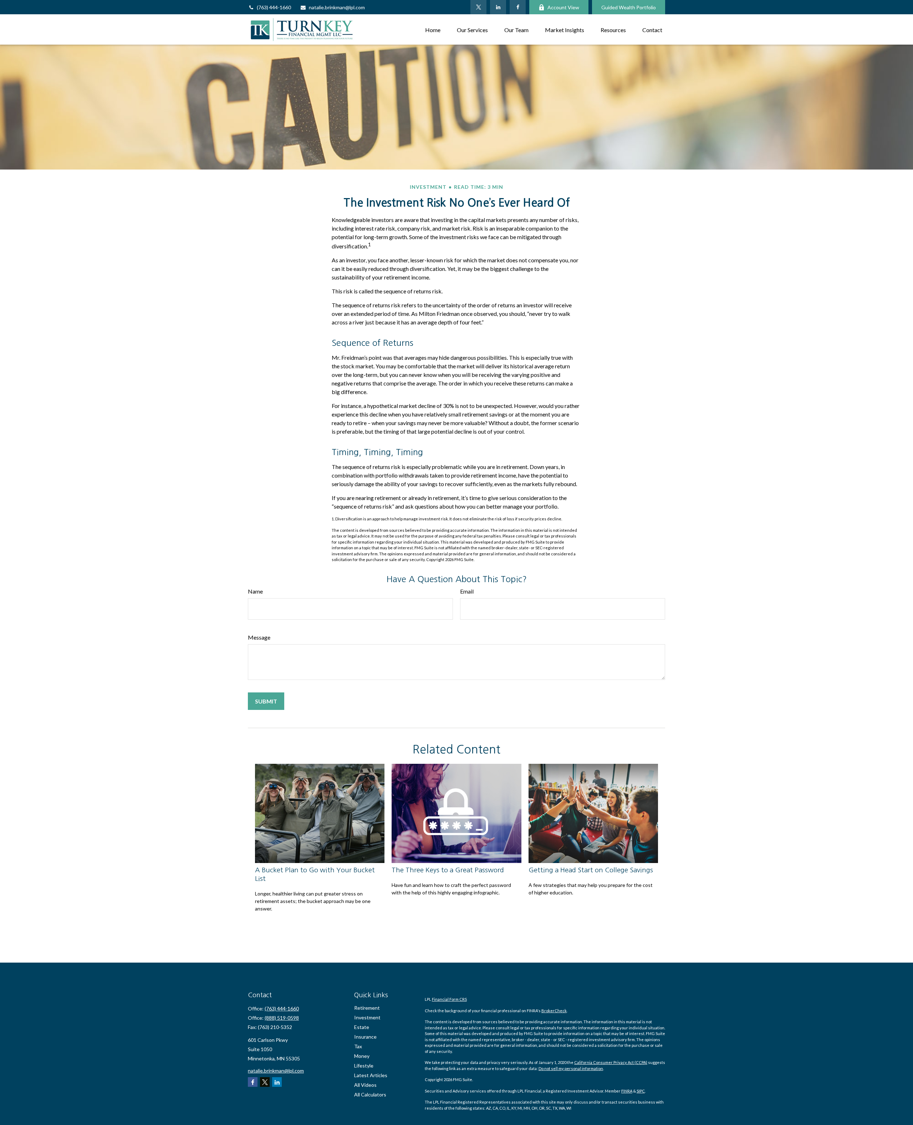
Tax (358, 1046)
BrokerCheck (554, 1010)
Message (259, 637)
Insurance (365, 1037)
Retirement (367, 1008)
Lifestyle (363, 1066)
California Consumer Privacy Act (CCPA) (610, 1062)
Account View (563, 7)
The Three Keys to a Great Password (448, 870)
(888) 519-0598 (282, 1018)
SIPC (641, 1091)
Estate (361, 1027)
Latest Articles (370, 1075)
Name (255, 591)
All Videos (365, 1085)
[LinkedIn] (498, 7)
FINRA (626, 1091)
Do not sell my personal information (571, 1068)
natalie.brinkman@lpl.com (337, 7)
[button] (432, 29)
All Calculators (370, 1094)
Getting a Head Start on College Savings (591, 870)
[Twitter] (478, 7)
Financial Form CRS (449, 999)
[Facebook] (518, 7)
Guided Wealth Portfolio (628, 7)
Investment (367, 1017)
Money (361, 1056)
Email (467, 591)
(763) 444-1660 (274, 7)
